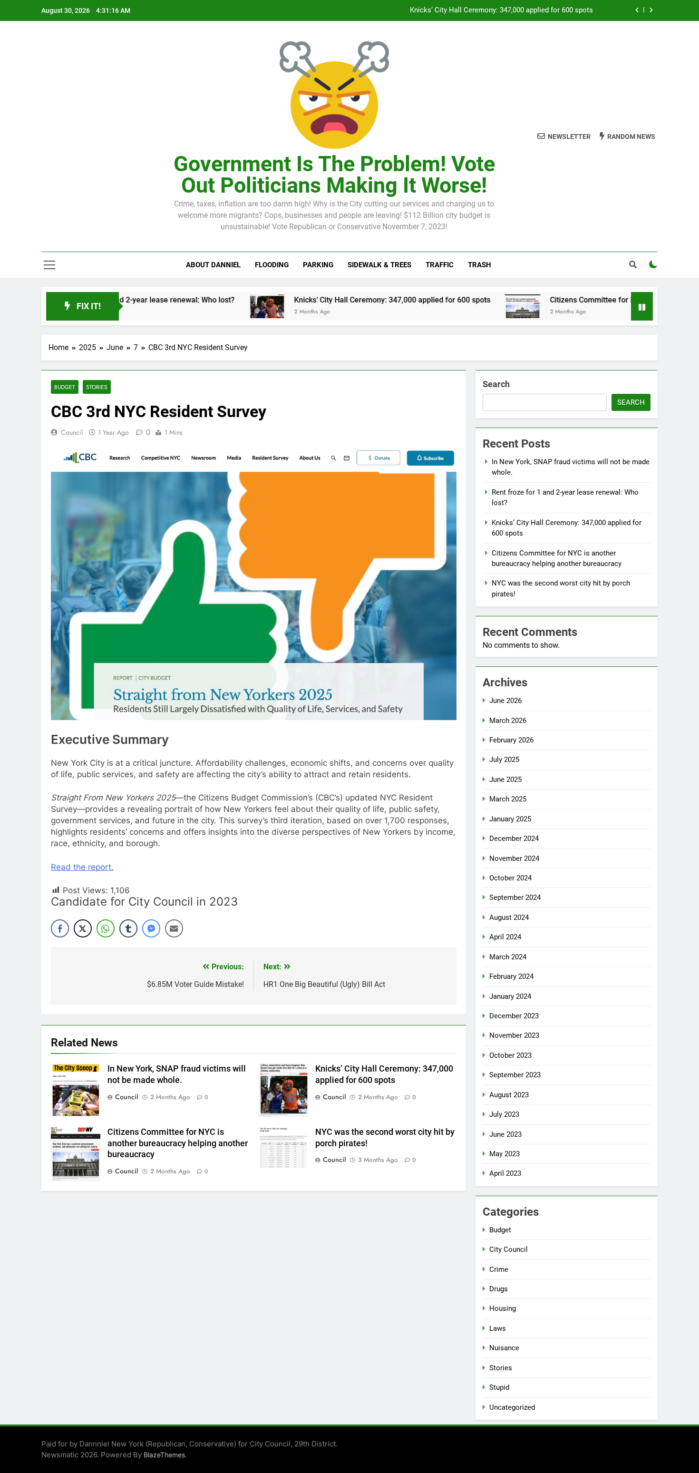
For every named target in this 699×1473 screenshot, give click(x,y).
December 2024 (514, 838)
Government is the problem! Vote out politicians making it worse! (334, 174)
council (72, 432)
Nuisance (504, 1348)
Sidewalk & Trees (379, 265)
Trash (479, 265)
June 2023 (505, 1134)
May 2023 (504, 1154)
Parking (318, 265)
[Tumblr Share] (128, 928)
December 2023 (514, 1016)
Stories (96, 387)
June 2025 (505, 779)
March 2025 (507, 799)
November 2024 (514, 858)
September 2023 (515, 1075)
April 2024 (505, 937)
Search (496, 384)
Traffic (440, 265)
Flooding (272, 265)
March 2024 (507, 957)
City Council (508, 1249)
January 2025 (510, 819)
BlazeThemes (164, 1455)
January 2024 (510, 996)
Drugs (498, 1289)
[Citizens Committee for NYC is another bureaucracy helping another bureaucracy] (481, 306)
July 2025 (504, 759)
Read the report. (82, 867)
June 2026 (505, 700)
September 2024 (515, 897)
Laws (497, 1328)
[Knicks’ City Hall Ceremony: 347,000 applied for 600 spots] (225, 306)
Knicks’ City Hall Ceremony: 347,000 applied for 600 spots (501, 10)
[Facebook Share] (60, 928)
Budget (64, 387)
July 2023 (504, 1114)
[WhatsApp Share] (106, 928)
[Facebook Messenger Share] (151, 928)
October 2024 (510, 878)
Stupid (499, 1387)
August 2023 (509, 1095)
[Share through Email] (174, 928)
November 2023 (514, 1035)
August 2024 (509, 917)
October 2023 (510, 1055)
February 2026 (511, 740)
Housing (502, 1308)
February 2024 (511, 976)
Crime (498, 1269)
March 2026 (507, 720)
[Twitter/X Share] (83, 928)
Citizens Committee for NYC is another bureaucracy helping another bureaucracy (177, 1143)
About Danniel (213, 265)
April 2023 (505, 1173)
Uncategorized (512, 1407)
